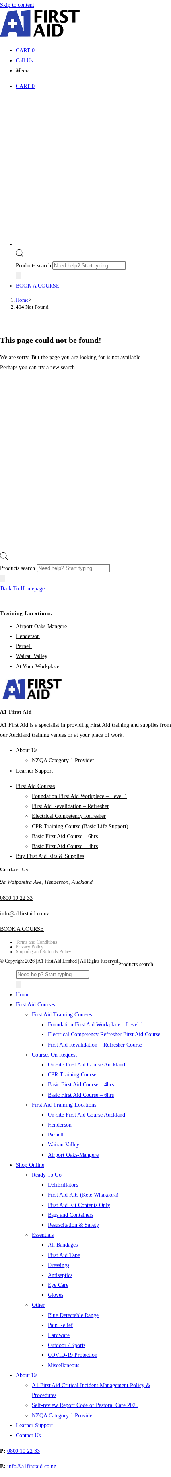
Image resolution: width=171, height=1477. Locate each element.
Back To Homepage (22, 589)
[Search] (18, 276)
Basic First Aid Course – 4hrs (65, 846)
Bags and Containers (70, 1215)
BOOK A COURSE (38, 286)
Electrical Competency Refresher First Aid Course (104, 1034)
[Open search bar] (20, 256)
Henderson (28, 636)
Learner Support (34, 771)
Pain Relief (60, 1325)
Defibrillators (63, 1185)
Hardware (59, 1335)
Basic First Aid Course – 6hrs (65, 836)
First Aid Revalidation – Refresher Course (95, 1045)
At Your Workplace (37, 666)
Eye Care (58, 1285)
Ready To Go (47, 1175)
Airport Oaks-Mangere (41, 626)
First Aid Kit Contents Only (79, 1205)
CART (25, 50)
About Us (26, 750)
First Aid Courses (35, 786)
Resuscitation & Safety (73, 1225)
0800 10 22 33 (16, 898)
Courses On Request (54, 1055)
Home (22, 995)
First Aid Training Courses (62, 1015)
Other (38, 1305)
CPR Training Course (72, 1075)
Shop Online (30, 1165)
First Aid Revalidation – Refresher (70, 806)
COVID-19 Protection (72, 1355)
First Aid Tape (64, 1255)
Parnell (24, 646)
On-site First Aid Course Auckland (86, 1065)
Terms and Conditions (36, 942)
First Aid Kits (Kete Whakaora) (83, 1195)
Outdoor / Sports (67, 1345)
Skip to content (17, 5)
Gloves (55, 1295)
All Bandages (63, 1245)
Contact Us (28, 1435)
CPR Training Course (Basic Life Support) (80, 826)
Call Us (24, 61)
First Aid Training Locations (64, 1105)
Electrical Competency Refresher (69, 816)
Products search (34, 266)
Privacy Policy (29, 947)
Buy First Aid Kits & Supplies (50, 856)
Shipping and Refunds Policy (43, 951)
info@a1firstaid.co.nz (24, 914)
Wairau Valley (31, 656)
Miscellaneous (63, 1365)
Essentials (43, 1235)
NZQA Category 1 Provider (63, 760)
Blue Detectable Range (73, 1315)
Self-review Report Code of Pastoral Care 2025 (85, 1405)
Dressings (58, 1265)
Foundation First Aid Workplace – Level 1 (79, 796)
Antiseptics (60, 1275)
